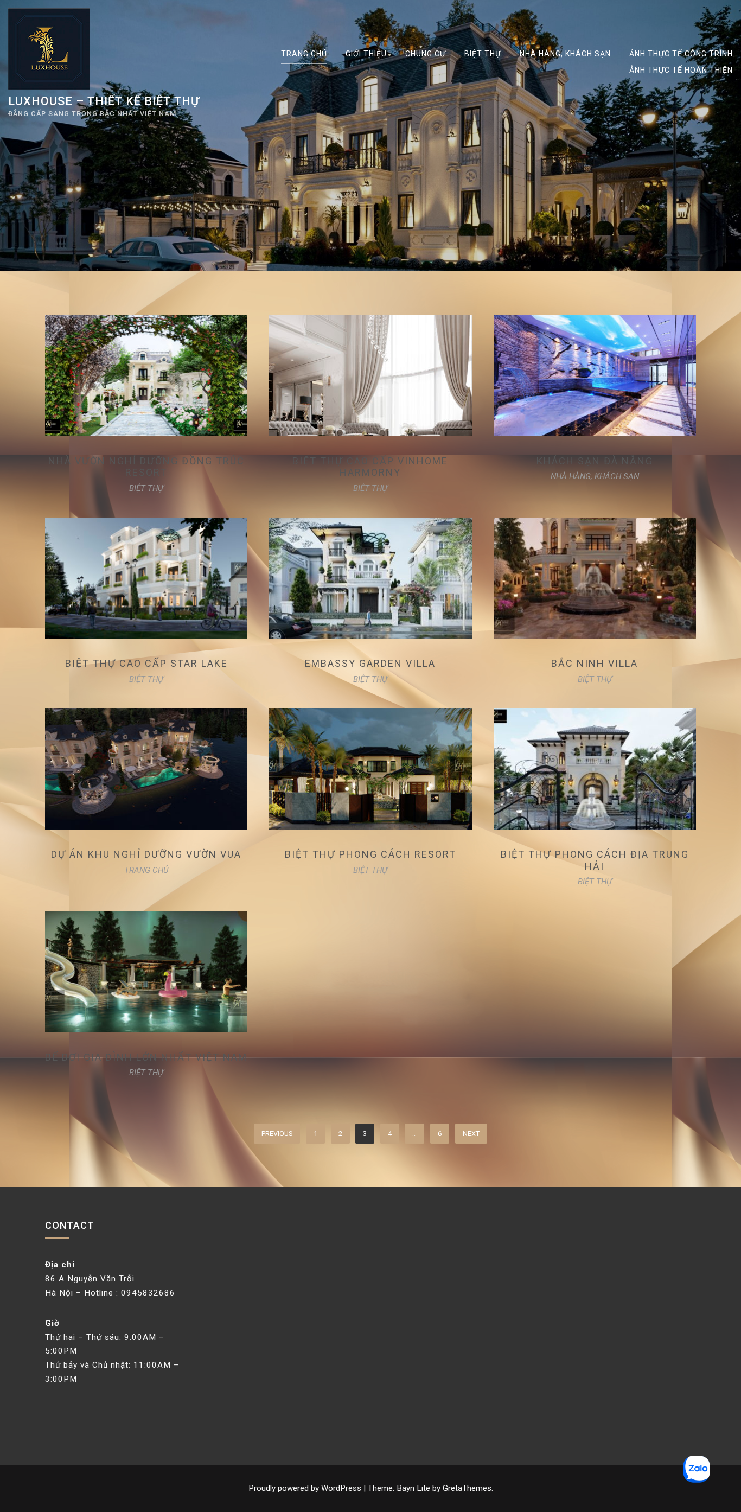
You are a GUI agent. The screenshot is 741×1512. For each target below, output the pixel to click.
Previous (276, 1134)
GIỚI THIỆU (366, 53)
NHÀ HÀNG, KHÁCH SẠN (565, 53)
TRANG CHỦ (304, 53)
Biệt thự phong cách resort (370, 854)
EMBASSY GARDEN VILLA (370, 663)
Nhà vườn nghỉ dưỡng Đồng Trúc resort (146, 467)
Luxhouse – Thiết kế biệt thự (104, 101)
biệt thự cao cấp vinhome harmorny (370, 467)
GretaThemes (467, 1488)
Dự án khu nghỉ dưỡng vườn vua (146, 854)
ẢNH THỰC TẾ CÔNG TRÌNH (681, 53)
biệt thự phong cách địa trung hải (595, 860)
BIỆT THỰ (482, 53)
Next (471, 1134)
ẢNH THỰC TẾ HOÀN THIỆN (681, 70)
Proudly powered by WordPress (305, 1488)
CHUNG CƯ (425, 53)
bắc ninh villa (594, 663)
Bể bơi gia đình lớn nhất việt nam (146, 1057)
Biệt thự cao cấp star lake (146, 663)
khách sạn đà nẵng (594, 461)
